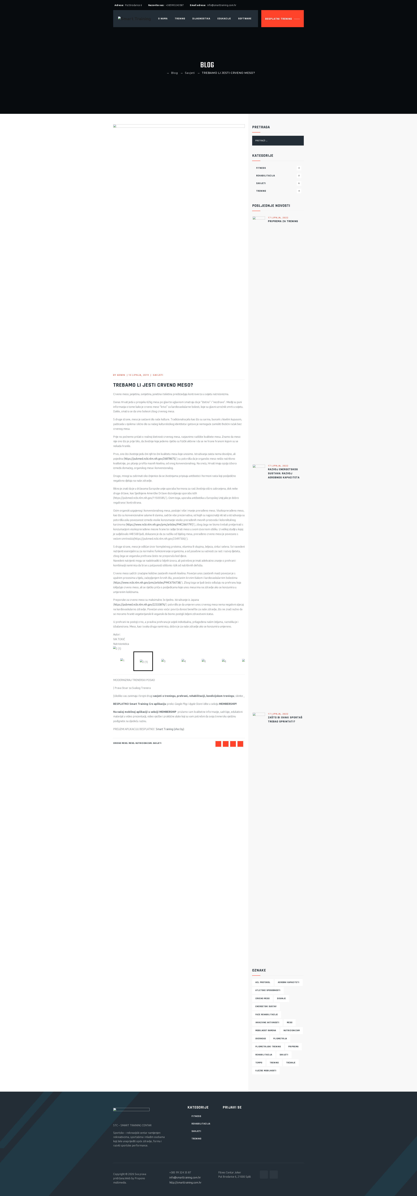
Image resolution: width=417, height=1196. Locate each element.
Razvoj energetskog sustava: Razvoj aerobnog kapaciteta (284, 473)
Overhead (260, 1038)
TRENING (180, 18)
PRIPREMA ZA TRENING (283, 221)
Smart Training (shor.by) (170, 729)
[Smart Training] (134, 18)
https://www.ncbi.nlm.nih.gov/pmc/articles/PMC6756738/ (147, 582)
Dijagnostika (201, 18)
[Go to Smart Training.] (163, 72)
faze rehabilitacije (266, 1014)
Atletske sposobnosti (267, 990)
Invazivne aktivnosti (267, 1022)
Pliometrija (280, 1038)
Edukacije (224, 18)
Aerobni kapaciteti (288, 982)
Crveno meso (120, 743)
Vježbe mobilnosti (265, 1070)
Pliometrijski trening (268, 1046)
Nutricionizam (144, 743)
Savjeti (158, 375)
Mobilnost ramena (265, 1030)
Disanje (281, 998)
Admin (121, 375)
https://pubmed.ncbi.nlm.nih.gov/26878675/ (150, 458)
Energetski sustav (266, 1006)
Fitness (278, 168)
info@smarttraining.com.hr (185, 1177)
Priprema (293, 1046)
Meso (131, 743)
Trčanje (290, 1062)
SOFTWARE (245, 18)
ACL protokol (262, 982)
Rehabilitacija (278, 175)
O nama (163, 18)
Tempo (258, 1062)
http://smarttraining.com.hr (185, 1182)
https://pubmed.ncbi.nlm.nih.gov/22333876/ (140, 604)
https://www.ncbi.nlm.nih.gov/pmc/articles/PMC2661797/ (160, 524)
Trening (278, 191)
